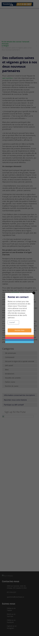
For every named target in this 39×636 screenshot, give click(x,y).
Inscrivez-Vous (19, 330)
